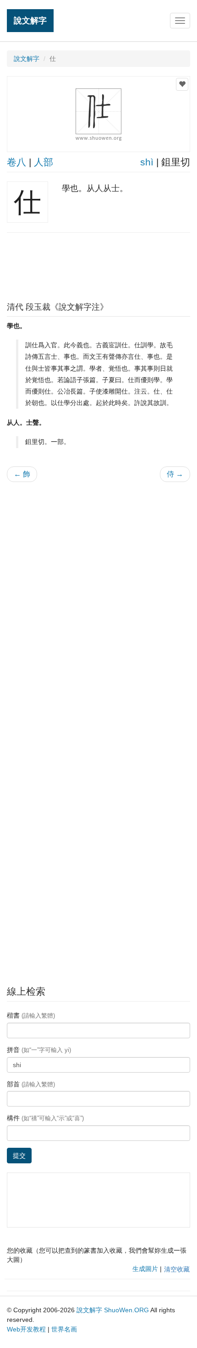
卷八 (16, 162)
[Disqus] (98, 605)
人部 (43, 162)
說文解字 (30, 20)
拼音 (39, 1049)
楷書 (31, 1015)
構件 (45, 1118)
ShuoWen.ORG (126, 1310)
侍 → (175, 474)
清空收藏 (177, 1269)
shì (146, 162)
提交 (19, 1155)
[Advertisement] (98, 265)
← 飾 (22, 474)
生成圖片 (145, 1268)
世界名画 (64, 1329)
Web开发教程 (26, 1329)
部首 (31, 1084)
